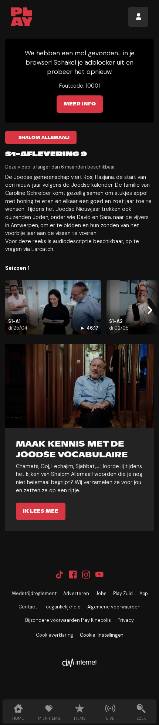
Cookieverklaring (54, 635)
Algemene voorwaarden (114, 607)
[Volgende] (149, 310)
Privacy (126, 620)
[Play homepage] (22, 16)
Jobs (101, 594)
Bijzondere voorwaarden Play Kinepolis (68, 620)
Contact (27, 607)
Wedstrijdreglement (34, 594)
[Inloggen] (138, 17)
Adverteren (76, 594)
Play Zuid (123, 594)
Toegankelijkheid (62, 607)
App (143, 594)
